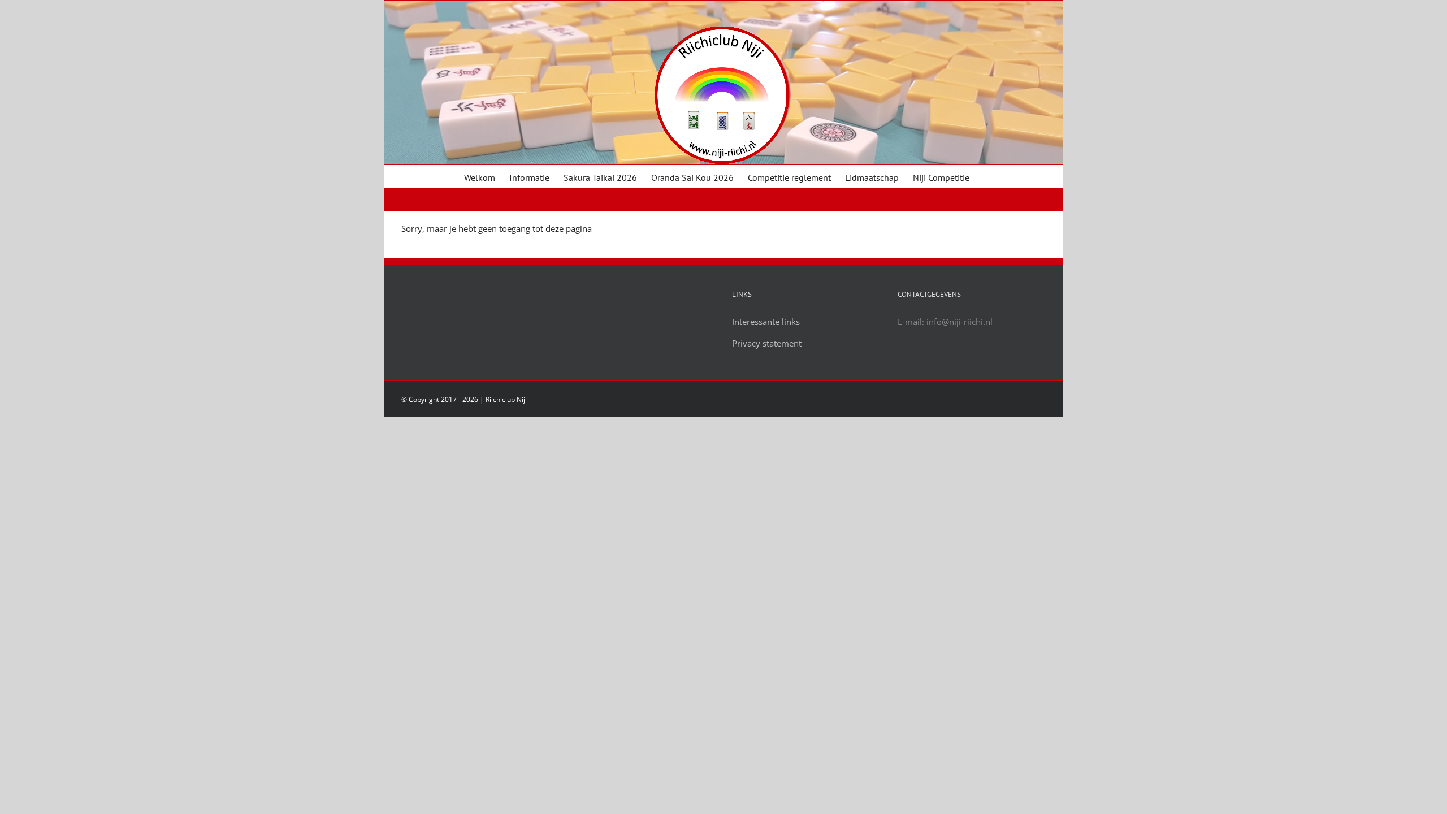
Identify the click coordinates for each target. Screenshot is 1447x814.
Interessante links (766, 321)
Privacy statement (767, 343)
